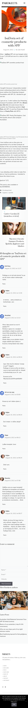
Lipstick (10, 193)
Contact (5, 678)
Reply (4, 284)
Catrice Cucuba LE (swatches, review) (11, 215)
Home (4, 665)
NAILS (4, 670)
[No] (26, 701)
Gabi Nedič (21, 50)
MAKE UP (5, 674)
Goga (6, 435)
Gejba (7, 291)
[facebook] (5, 687)
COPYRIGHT (6, 680)
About (5, 676)
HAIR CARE (6, 672)
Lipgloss (5, 193)
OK (14, 704)
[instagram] (2, 687)
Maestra (7, 478)
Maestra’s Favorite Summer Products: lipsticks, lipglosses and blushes (15, 242)
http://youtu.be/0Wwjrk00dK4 (12, 379)
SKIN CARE (6, 668)
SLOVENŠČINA (5, 187)
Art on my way (9, 392)
